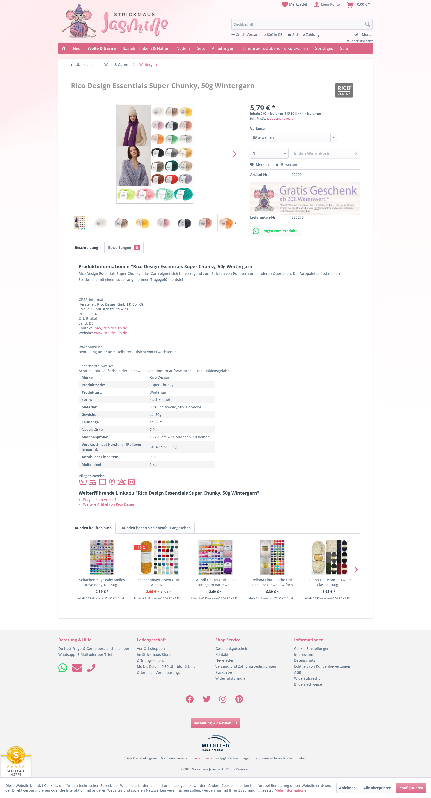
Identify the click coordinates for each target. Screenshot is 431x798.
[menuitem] (294, 5)
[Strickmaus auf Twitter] (207, 700)
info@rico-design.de (110, 328)
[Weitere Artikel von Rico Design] (344, 90)
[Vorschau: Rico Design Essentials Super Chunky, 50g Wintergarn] (79, 222)
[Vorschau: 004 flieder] (163, 222)
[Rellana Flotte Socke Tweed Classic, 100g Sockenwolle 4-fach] (329, 557)
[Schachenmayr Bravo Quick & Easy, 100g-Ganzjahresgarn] (159, 557)
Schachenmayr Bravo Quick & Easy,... (159, 582)
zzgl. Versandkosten (281, 118)
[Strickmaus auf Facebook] (190, 700)
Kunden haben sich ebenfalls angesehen (156, 527)
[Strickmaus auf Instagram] (222, 700)
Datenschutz (304, 660)
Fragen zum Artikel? (99, 499)
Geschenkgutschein (232, 648)
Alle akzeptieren (377, 787)
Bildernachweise (308, 684)
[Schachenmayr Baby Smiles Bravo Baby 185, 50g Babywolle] (102, 557)
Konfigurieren (411, 787)
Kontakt (222, 654)
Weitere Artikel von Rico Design (108, 504)
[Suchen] (368, 24)
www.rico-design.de (110, 332)
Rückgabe (224, 672)
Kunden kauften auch (93, 527)
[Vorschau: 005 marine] (184, 222)
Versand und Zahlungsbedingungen (246, 666)
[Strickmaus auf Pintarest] (239, 700)
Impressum (303, 654)
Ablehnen (347, 787)
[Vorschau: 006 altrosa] (205, 222)
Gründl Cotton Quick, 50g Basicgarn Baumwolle (215, 582)
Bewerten (288, 164)
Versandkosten (203, 758)
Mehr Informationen (292, 790)
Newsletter (225, 660)
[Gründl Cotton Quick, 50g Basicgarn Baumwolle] (215, 557)
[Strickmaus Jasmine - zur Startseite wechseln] (115, 21)
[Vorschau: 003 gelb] (142, 222)
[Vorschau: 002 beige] (121, 222)
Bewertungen (123, 247)
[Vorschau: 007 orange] (226, 222)
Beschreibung (86, 247)
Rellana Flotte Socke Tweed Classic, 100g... (329, 582)
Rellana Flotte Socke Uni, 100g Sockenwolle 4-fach (272, 582)
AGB (297, 672)
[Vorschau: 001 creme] (100, 222)
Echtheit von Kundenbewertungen (322, 666)
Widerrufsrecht (307, 678)
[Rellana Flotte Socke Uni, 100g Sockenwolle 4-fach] (272, 557)
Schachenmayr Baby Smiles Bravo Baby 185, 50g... (102, 582)
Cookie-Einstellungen (311, 648)
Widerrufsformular (231, 678)
